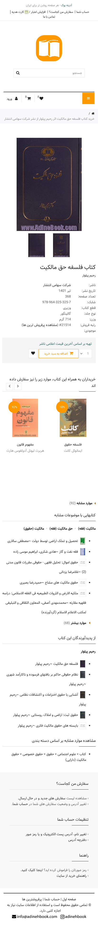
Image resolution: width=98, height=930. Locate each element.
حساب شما (82, 11)
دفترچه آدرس (77, 840)
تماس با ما (49, 16)
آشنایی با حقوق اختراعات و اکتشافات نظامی (49, 695)
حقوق (50, 754)
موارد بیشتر (78, 623)
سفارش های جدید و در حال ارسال (42, 798)
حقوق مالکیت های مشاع (62, 582)
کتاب (82, 754)
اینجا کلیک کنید (32, 870)
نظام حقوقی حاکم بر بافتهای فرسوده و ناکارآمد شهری (42, 674)
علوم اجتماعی (67, 754)
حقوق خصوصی (33, 754)
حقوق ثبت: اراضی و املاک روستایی (55, 715)
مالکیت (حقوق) (34, 529)
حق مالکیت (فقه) (61, 529)
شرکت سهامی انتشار (57, 285)
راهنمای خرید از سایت (72, 876)
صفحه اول (69, 899)
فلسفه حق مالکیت (66, 664)
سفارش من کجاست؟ (61, 11)
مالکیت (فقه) (87, 529)
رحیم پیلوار (89, 275)
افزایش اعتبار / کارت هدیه (29, 12)
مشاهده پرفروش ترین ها (40, 325)
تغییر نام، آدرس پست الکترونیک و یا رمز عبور (56, 834)
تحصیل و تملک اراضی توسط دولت (55, 541)
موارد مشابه (84, 503)
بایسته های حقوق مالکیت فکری (57, 726)
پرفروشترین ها (32, 899)
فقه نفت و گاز (69, 552)
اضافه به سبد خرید (56, 353)
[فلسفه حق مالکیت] (61, 245)
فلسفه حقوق (73, 444)
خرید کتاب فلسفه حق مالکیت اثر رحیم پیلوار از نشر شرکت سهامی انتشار (49, 118)
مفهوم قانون (25, 444)
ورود (10, 98)
